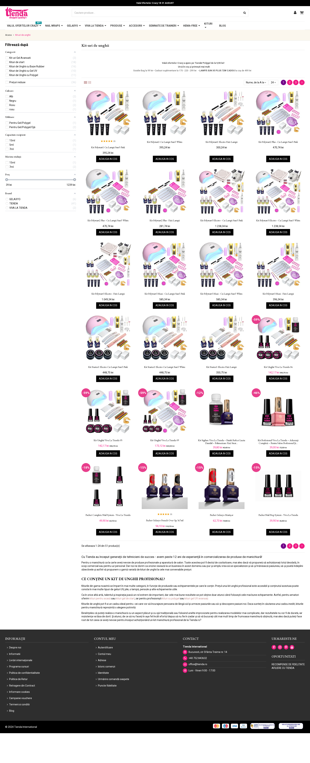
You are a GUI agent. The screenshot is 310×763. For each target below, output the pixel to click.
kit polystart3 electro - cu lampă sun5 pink (221, 220)
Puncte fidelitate (107, 685)
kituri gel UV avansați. (197, 598)
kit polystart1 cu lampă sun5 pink (108, 147)
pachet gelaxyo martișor (221, 515)
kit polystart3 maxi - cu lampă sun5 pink (165, 293)
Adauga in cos (108, 159)
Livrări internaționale (20, 660)
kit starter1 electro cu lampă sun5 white (164, 367)
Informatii (14, 654)
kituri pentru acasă (100, 598)
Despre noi (15, 647)
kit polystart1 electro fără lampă (222, 142)
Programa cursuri (19, 666)
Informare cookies (19, 691)
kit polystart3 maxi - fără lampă (278, 293)
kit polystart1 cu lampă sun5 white (164, 142)
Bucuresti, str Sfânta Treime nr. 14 (208, 652)
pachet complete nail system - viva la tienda (108, 515)
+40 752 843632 (198, 658)
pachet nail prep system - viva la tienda (278, 515)
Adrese (102, 660)
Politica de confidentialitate (24, 672)
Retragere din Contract (22, 685)
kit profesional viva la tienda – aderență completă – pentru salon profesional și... (278, 442)
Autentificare (105, 647)
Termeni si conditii (19, 704)
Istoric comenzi (106, 666)
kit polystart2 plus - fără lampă (165, 220)
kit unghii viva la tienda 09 (164, 440)
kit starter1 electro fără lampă (221, 367)
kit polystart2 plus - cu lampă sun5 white (108, 220)
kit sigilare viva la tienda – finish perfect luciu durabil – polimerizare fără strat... (221, 442)
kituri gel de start (125, 598)
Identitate (103, 672)
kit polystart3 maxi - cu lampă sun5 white (221, 293)
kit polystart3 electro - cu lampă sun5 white (278, 220)
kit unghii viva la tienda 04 (278, 367)
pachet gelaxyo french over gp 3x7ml (164, 520)
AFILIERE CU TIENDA (283, 668)
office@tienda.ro (198, 664)
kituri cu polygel (170, 598)
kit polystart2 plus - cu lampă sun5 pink (278, 142)
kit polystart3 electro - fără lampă (108, 293)
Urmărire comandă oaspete (113, 679)
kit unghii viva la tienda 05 (108, 440)
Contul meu (104, 654)
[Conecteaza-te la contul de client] (295, 13)
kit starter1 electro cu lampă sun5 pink (108, 367)
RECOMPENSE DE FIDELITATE (288, 664)
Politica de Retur (18, 679)
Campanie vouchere (20, 698)
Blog (11, 710)
